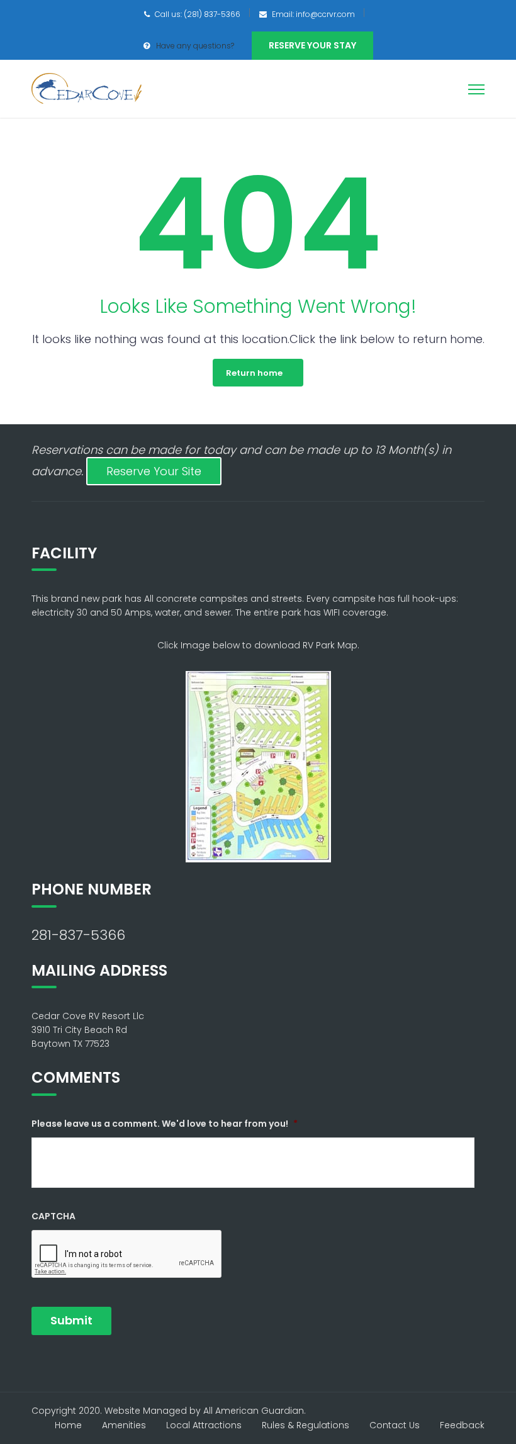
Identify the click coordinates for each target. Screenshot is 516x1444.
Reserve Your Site (153, 471)
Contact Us (394, 1425)
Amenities (124, 1425)
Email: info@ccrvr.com (313, 14)
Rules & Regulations (305, 1425)
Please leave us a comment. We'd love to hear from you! (164, 1123)
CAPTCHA (53, 1216)
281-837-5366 (78, 935)
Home (68, 1425)
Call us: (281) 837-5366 (197, 14)
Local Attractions (204, 1425)
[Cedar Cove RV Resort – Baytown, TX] (86, 88)
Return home (254, 373)
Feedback (462, 1425)
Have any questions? (195, 45)
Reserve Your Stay (312, 45)
